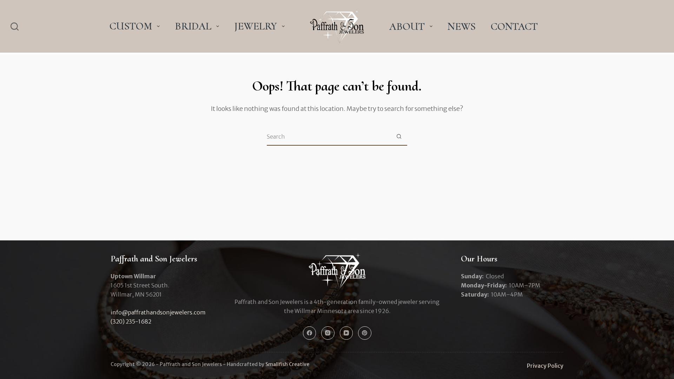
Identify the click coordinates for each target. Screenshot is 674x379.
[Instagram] (328, 333)
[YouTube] (346, 333)
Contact (514, 26)
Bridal (193, 26)
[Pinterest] (364, 333)
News (462, 26)
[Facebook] (309, 333)
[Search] (15, 26)
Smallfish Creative (287, 364)
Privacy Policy (545, 365)
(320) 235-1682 (131, 321)
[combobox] (328, 136)
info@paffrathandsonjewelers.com (158, 312)
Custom (131, 26)
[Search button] (398, 136)
